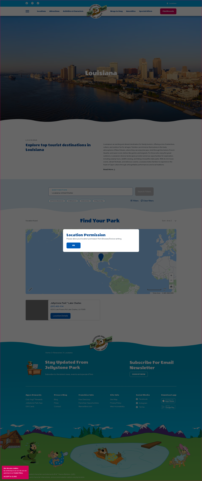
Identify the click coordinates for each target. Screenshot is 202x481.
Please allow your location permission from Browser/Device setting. (94, 239)
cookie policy (18, 473)
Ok (76, 246)
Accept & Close (10, 476)
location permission (86, 235)
